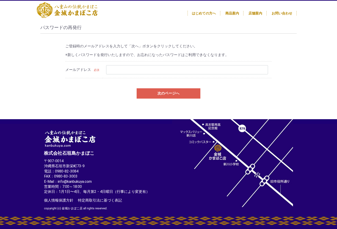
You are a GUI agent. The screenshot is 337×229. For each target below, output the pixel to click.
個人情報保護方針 (58, 200)
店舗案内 (255, 13)
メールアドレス (78, 69)
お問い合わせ (282, 13)
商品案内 (232, 13)
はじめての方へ (204, 13)
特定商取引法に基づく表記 (100, 200)
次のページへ (168, 93)
